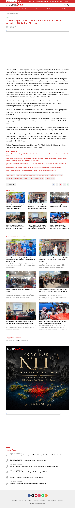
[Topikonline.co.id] (16, 4)
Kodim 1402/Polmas (56, 175)
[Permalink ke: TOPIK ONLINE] (7, 27)
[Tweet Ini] (57, 184)
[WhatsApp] (42, 495)
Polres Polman (50, 178)
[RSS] (46, 495)
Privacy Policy (52, 501)
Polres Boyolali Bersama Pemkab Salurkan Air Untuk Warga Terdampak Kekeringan (31, 170)
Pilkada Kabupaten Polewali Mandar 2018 (19, 178)
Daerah (8, 17)
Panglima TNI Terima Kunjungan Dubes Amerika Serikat (27, 477)
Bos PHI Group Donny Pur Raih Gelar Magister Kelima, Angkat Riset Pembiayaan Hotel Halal (33, 167)
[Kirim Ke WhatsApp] (68, 184)
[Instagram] (39, 495)
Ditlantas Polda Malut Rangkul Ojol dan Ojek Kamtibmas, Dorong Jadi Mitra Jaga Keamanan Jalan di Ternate (37, 154)
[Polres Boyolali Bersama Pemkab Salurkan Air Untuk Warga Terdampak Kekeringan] (59, 217)
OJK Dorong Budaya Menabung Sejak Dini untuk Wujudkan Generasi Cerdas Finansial (36, 455)
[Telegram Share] (64, 184)
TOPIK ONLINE (12, 26)
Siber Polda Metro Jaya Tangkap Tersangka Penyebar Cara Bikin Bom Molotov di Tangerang (42, 1)
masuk (15, 341)
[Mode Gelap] (65, 4)
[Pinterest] (36, 495)
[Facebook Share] (53, 184)
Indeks (21, 501)
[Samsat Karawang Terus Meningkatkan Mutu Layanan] (59, 197)
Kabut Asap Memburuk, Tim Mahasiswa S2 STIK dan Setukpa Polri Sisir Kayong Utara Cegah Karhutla (36, 158)
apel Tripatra (10, 175)
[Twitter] (32, 495)
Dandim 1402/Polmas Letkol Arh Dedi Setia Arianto (32, 175)
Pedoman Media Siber (39, 501)
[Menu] (7, 4)
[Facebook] (29, 495)
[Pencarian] (68, 4)
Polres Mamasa (38, 178)
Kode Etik (28, 501)
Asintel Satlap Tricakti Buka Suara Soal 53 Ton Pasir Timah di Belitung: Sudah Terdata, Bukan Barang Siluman (36, 164)
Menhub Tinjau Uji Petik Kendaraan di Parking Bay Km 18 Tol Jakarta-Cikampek (34, 466)
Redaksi (14, 501)
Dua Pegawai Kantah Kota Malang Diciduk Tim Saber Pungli (28, 460)
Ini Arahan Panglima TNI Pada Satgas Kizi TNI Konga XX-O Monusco (30, 472)
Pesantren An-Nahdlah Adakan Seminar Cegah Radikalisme (28, 483)
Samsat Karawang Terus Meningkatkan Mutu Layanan (22, 161)
